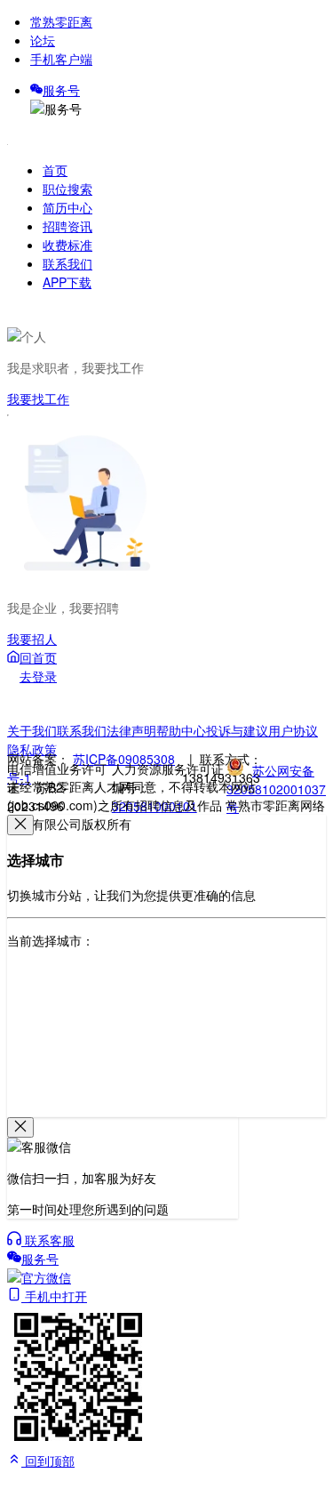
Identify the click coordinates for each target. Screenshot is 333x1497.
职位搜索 (67, 188)
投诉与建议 (237, 730)
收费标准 (67, 245)
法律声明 (131, 730)
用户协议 (293, 730)
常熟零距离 (61, 21)
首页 (55, 170)
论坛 (42, 40)
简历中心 (67, 207)
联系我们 (67, 263)
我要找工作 (38, 398)
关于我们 (32, 730)
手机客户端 (61, 59)
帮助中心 (181, 730)
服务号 (61, 90)
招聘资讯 (67, 226)
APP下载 (67, 282)
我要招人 (32, 639)
